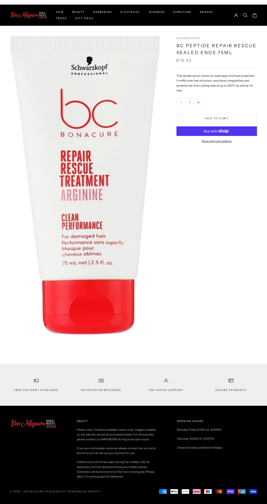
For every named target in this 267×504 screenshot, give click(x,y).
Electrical (130, 12)
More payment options (217, 141)
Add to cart (217, 118)
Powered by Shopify (84, 491)
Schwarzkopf (188, 38)
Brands (206, 12)
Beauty (78, 12)
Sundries (157, 12)
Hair (60, 12)
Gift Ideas (84, 18)
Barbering (102, 12)
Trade (61, 18)
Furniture (182, 12)
